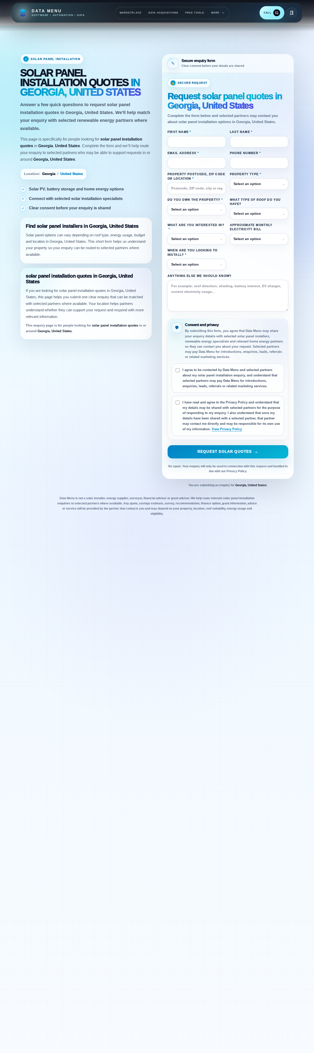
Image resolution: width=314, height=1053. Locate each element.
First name (179, 131)
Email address (183, 153)
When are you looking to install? (193, 252)
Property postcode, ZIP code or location (196, 176)
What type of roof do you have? (255, 201)
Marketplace (131, 12)
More (215, 12)
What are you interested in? (196, 227)
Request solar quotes (227, 452)
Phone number (245, 153)
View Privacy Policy (227, 429)
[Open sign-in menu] (291, 12)
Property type (245, 174)
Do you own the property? (195, 199)
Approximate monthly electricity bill (251, 227)
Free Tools (194, 12)
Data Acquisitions (163, 12)
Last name (241, 131)
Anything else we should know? (200, 275)
